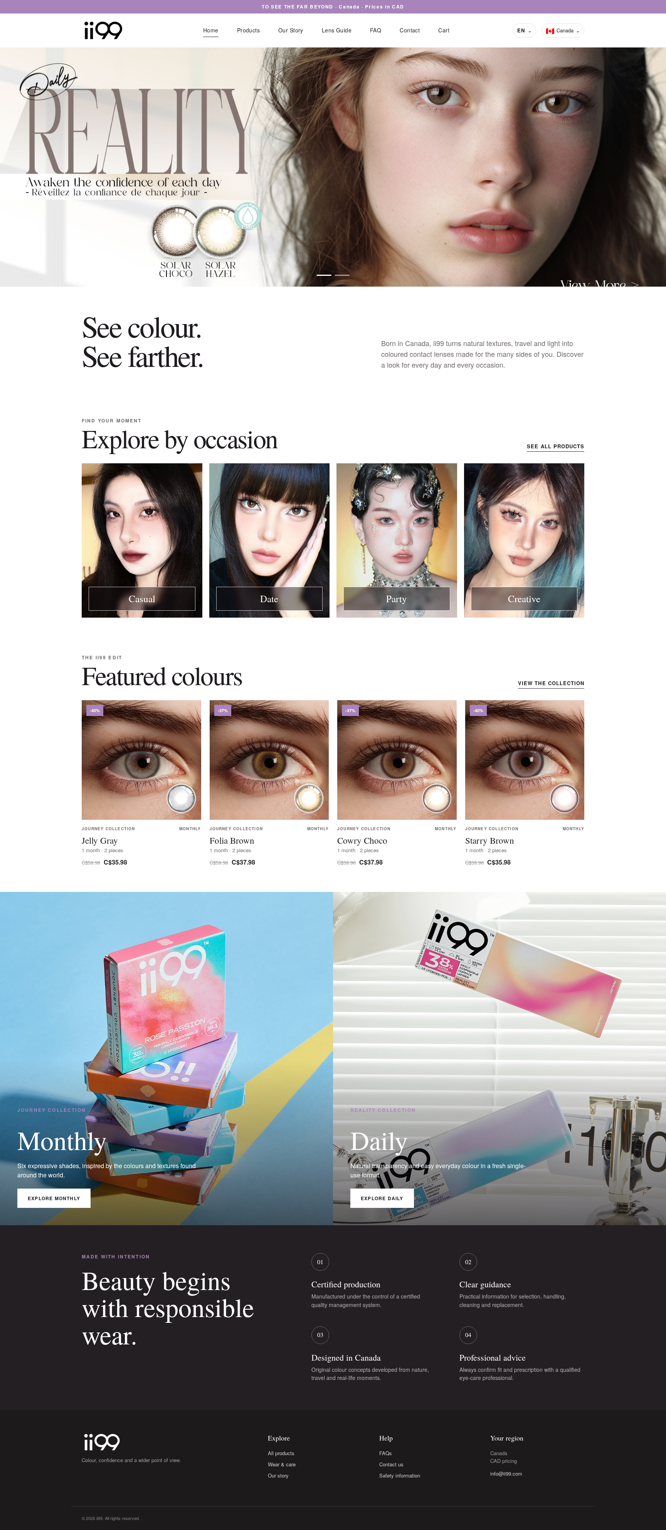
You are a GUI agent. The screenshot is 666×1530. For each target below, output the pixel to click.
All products (281, 1453)
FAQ (375, 30)
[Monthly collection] (342, 275)
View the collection (551, 683)
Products (248, 30)
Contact (410, 30)
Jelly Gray (100, 840)
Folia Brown (232, 840)
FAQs (385, 1453)
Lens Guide (337, 30)
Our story (278, 1475)
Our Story (290, 30)
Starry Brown (489, 840)
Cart (443, 30)
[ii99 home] (103, 30)
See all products (555, 446)
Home (211, 30)
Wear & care (282, 1464)
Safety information (399, 1475)
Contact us (391, 1464)
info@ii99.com (506, 1473)
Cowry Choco (362, 840)
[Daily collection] (324, 275)
